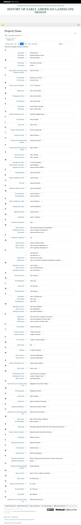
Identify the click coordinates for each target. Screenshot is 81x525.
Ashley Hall (20, 396)
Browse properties (60, 505)
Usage (10, 39)
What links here (12, 505)
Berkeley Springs (19, 212)
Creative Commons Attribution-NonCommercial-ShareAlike (23, 511)
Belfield (22, 350)
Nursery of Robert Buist (17, 484)
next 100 (34, 44)
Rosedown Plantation (17, 222)
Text (20, 35)
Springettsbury (19, 172)
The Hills (21, 183)
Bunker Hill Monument (17, 130)
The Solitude (20, 77)
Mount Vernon (20, 227)
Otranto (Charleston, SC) (16, 114)
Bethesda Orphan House (17, 188)
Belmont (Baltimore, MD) (16, 178)
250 (25, 44)
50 (18, 44)
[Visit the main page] (2, 25)
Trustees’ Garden (19, 135)
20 (15, 44)
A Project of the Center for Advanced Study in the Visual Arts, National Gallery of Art (40, 5)
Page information (48, 505)
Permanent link (35, 505)
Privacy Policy (14, 517)
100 (22, 44)
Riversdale (21, 106)
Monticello (21, 63)
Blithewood (20, 90)
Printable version (24, 505)
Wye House (20, 345)
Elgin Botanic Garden (17, 442)
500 (29, 44)
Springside (21, 53)
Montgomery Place (18, 96)
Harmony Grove (19, 155)
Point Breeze (20, 101)
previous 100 (9, 44)
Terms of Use (7, 517)
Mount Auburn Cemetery (16, 85)
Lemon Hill (21, 125)
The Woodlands (19, 193)
